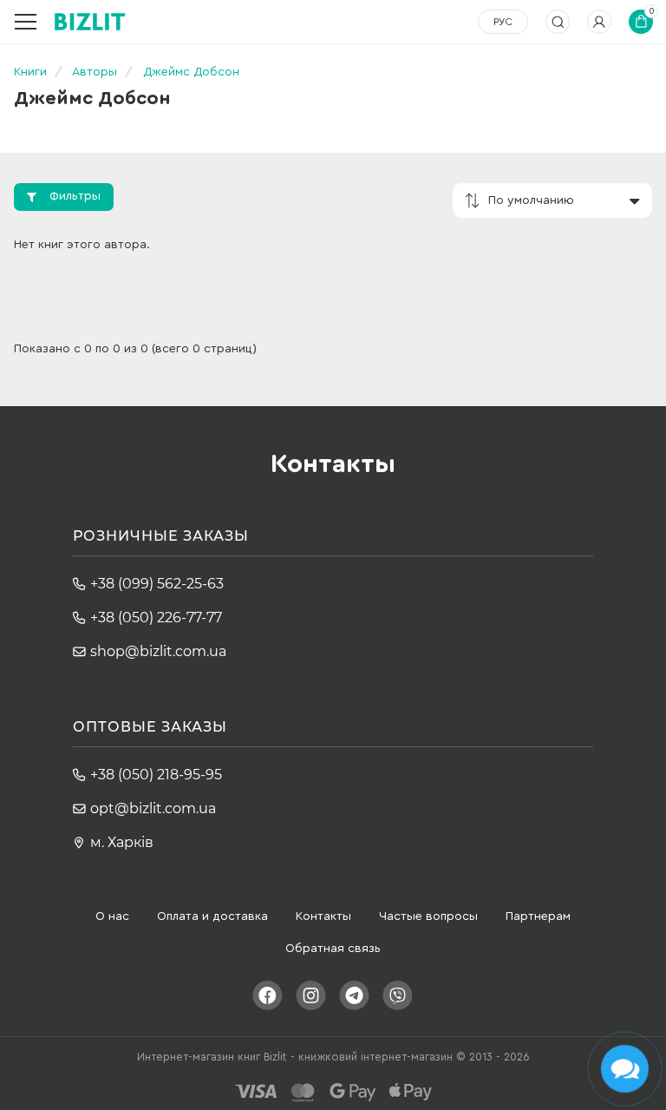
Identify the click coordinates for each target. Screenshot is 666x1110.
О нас (112, 916)
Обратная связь (333, 949)
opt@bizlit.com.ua (153, 808)
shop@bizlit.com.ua (158, 651)
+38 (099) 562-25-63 (157, 583)
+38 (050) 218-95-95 (156, 774)
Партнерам (538, 916)
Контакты (323, 916)
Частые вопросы (428, 916)
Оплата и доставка (212, 916)
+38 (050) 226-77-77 (156, 617)
